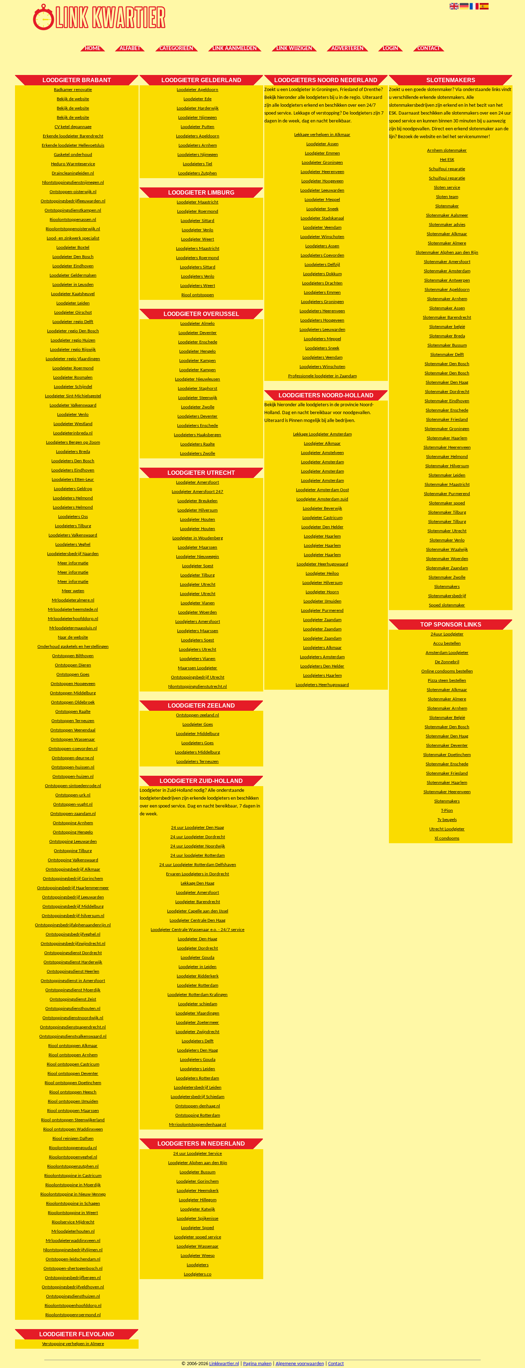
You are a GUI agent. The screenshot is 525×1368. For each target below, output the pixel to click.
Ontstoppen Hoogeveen (73, 684)
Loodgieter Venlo (73, 414)
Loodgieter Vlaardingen (197, 1013)
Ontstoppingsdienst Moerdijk (72, 990)
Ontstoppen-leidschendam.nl (73, 1259)
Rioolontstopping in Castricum (72, 1175)
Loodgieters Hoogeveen (322, 320)
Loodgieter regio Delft (72, 322)
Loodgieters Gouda (197, 1059)
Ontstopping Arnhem (73, 823)
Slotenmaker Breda (447, 336)
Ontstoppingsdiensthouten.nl (72, 1008)
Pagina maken (257, 1364)
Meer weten (73, 591)
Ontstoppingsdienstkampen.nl (73, 210)
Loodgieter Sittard (197, 220)
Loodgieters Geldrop (73, 489)
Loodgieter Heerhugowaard (322, 564)
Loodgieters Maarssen (197, 631)
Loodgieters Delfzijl (322, 264)
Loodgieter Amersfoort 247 (197, 491)
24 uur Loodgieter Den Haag (197, 827)
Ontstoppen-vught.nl (72, 804)
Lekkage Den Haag (197, 883)
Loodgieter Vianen (198, 603)
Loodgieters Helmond (73, 498)
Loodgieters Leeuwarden (322, 329)
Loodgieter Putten (197, 127)
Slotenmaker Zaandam (447, 568)
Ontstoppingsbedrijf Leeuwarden (73, 897)
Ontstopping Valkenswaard (73, 860)
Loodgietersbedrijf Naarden (73, 554)
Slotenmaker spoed (447, 503)
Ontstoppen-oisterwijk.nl (73, 192)
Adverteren (347, 48)
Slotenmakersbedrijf (447, 596)
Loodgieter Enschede (197, 342)
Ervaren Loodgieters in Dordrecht (197, 874)
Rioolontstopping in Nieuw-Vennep (73, 1194)
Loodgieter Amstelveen (322, 453)
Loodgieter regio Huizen (73, 340)
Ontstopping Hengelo (73, 832)
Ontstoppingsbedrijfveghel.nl (73, 934)
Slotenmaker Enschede (447, 410)
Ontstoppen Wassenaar (73, 739)
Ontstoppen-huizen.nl (73, 776)
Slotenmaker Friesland (447, 419)
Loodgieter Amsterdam (322, 462)
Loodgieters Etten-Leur (73, 479)
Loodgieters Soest (197, 640)
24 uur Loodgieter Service (197, 1153)
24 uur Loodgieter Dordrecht (197, 837)
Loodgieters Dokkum (322, 274)
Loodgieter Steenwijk (197, 398)
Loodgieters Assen (322, 246)
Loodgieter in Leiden (197, 967)
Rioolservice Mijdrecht (73, 1222)
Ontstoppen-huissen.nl (72, 767)
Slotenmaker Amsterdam (447, 271)
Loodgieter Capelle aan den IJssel (197, 911)
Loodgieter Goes (197, 724)
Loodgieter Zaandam (322, 620)
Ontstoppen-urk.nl (72, 795)
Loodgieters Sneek (322, 348)
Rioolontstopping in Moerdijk (73, 1185)
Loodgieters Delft (198, 1041)
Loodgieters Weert (197, 285)
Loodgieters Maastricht (197, 248)
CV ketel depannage (73, 127)
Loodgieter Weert (197, 239)
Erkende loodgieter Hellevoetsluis (73, 145)
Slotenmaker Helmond (447, 456)
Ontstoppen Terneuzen (72, 721)
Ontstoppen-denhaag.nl (197, 1106)
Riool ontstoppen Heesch (72, 1092)
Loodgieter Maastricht (197, 202)
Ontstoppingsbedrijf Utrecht (197, 677)
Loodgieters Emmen (322, 292)
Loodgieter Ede (197, 99)
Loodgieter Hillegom (197, 1200)
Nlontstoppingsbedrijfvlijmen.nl (72, 1250)
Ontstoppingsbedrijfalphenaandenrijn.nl (73, 925)
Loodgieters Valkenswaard (73, 535)
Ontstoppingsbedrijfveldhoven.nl (73, 1287)
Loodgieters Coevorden (322, 255)
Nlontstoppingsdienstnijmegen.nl (73, 182)
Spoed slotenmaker (447, 605)
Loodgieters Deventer (198, 416)
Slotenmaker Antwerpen (447, 280)
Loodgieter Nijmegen (197, 117)
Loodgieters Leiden (197, 1069)
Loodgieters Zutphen (197, 173)
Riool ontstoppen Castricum (73, 1064)
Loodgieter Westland (73, 424)
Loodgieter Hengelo (197, 351)
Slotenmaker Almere (447, 243)
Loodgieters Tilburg (73, 526)
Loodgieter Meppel (322, 199)
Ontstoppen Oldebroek (73, 702)
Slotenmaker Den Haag (447, 382)
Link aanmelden (234, 48)
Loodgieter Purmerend (322, 610)
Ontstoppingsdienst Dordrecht (73, 953)
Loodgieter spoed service (197, 1237)
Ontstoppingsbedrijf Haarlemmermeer (73, 888)
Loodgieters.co (197, 1274)
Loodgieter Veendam (322, 227)
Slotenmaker (447, 206)
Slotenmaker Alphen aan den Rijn (447, 252)
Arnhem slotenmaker (447, 150)
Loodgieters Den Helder (322, 666)
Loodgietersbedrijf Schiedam (197, 1097)
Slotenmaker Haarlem (447, 438)
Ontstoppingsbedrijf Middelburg (73, 906)
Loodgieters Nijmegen (198, 154)
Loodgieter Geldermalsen (73, 275)
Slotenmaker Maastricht (447, 484)
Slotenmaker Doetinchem (447, 755)
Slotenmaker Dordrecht (447, 391)
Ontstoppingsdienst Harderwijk (73, 962)
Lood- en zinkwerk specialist (73, 238)
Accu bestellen (447, 643)
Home (92, 48)
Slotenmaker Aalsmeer (447, 215)
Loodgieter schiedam (197, 1004)
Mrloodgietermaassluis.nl (73, 628)
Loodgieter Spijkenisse (197, 1218)
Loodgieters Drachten (322, 283)
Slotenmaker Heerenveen (447, 447)
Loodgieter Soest (197, 566)
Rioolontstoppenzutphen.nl (73, 1166)
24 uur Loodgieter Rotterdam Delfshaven (197, 864)
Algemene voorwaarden (300, 1364)
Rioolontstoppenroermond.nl (73, 1315)
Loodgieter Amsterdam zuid (322, 499)
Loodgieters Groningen (322, 302)
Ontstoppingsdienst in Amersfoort (73, 981)
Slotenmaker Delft (447, 354)
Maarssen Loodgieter (197, 668)
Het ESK (447, 159)
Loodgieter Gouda (197, 957)
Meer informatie (73, 563)
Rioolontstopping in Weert (73, 1213)
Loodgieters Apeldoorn (197, 136)
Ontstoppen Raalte (72, 711)
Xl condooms (447, 838)
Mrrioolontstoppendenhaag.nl (197, 1124)
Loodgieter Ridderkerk (198, 976)
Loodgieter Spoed (197, 1228)
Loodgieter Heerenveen (322, 172)
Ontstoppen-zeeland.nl (197, 715)
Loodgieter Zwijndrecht (197, 1032)
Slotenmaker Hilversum (447, 466)
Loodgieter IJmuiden (322, 601)
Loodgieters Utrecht (197, 649)
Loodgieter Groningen (322, 162)
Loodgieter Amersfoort (197, 482)
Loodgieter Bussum (197, 1172)
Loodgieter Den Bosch (73, 257)
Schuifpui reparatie (447, 169)
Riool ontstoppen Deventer (73, 1073)
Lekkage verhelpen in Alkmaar (322, 134)
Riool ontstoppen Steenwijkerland (73, 1120)
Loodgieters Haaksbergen (197, 435)
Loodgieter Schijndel (73, 386)
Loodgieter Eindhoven (73, 266)
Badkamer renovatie (73, 89)
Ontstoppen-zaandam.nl (73, 813)
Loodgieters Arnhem (198, 145)
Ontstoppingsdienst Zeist (73, 999)
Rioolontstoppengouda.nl (73, 1148)
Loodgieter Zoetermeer (197, 1022)
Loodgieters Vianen (197, 659)
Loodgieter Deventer (198, 333)
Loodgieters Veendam (322, 357)
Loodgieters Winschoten (322, 366)
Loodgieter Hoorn (322, 592)
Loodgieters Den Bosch (72, 461)
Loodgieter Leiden (73, 303)
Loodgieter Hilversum (198, 510)
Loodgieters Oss (73, 516)
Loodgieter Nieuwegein (197, 556)
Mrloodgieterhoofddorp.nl (73, 619)
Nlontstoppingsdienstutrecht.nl (197, 686)
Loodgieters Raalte (197, 444)
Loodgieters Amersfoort (197, 621)
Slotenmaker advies (447, 224)
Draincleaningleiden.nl (73, 173)
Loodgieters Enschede (197, 425)
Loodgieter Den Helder (322, 527)
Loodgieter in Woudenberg (197, 538)
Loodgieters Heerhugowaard (322, 685)
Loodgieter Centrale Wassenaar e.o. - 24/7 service (197, 929)
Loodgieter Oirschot (73, 312)
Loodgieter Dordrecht (197, 948)
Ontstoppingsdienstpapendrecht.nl (73, 1027)
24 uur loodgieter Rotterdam (197, 855)
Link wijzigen (294, 48)
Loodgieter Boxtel (72, 247)
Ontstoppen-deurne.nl (73, 758)
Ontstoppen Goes (72, 674)
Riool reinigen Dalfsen (73, 1138)
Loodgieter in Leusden (73, 284)
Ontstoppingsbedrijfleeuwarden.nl (73, 201)
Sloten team (447, 197)
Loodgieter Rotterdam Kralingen (198, 994)
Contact (429, 48)
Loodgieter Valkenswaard (73, 405)
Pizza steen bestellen (447, 680)
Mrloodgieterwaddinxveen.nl (73, 1240)
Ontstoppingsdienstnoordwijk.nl (72, 1018)
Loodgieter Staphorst (197, 388)
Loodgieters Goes (197, 743)
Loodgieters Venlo (197, 276)
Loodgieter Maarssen (197, 547)
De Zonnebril (447, 662)
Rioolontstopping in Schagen (73, 1203)
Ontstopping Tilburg (73, 851)
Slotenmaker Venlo (447, 540)
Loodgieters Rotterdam (197, 1078)
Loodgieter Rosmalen (72, 377)
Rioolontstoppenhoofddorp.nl (73, 1305)
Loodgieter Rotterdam (197, 985)
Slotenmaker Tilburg (447, 512)
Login (390, 48)
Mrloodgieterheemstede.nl (73, 609)
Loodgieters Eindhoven (72, 470)
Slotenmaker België (447, 717)
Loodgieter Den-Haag (197, 939)
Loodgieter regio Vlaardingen (73, 359)
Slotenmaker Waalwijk (447, 549)
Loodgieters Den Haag (197, 1050)
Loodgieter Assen (322, 144)
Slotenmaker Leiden (447, 475)
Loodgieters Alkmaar (322, 647)
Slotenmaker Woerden (447, 559)
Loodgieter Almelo (197, 323)
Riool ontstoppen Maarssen (73, 1110)
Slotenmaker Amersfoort (447, 262)
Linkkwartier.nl (224, 1364)
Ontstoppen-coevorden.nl (73, 748)
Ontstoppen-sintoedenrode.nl (73, 786)
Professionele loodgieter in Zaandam (322, 376)
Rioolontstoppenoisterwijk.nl (73, 229)
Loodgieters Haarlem (322, 675)
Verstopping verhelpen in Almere (73, 1344)
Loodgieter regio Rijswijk (73, 349)
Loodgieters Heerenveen (322, 311)
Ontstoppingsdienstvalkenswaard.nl (72, 1036)
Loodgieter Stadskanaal (322, 218)
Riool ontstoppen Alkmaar (73, 1045)
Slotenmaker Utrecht (447, 531)
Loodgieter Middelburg (197, 733)
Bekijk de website (73, 99)
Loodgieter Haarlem (322, 536)
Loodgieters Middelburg (197, 752)
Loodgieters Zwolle (197, 453)
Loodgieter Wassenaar (198, 1246)
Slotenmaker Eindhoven (447, 401)
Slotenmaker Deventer (447, 745)
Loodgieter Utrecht (197, 584)
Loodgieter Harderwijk (198, 108)
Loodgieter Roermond (73, 368)
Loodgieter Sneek (322, 209)
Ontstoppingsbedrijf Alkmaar (73, 869)
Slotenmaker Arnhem (447, 299)
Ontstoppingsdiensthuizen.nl (73, 1296)
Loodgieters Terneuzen (197, 761)
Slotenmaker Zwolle (447, 577)
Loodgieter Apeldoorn (197, 89)
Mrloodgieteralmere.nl (73, 600)
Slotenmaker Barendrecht (447, 317)
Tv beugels (447, 820)
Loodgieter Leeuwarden (322, 190)
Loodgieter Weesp (198, 1255)
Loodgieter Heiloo (322, 573)
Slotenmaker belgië (447, 327)
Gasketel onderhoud (73, 154)
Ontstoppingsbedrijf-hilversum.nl (73, 916)
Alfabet (130, 48)
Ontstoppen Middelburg (73, 693)
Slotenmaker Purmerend (447, 494)
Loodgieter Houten (197, 519)
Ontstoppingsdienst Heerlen (73, 971)
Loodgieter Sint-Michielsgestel (73, 396)
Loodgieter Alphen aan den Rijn (197, 1163)
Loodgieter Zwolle (197, 407)
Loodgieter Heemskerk (198, 1190)
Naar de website (73, 637)
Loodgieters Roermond (197, 258)
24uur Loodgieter (447, 634)
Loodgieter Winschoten (322, 237)
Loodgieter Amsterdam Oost (322, 490)
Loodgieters (198, 1265)
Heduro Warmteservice (73, 164)
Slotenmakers (447, 586)
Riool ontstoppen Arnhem (73, 1055)
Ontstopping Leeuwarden (73, 841)
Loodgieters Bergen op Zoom (73, 442)
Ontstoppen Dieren (73, 665)
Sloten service (447, 187)
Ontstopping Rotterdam (197, 1115)
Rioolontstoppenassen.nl (73, 219)
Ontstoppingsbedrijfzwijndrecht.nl (73, 943)
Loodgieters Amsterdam (322, 657)
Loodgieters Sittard (197, 267)
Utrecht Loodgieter (447, 829)
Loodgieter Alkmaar (322, 443)
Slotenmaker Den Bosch (447, 364)
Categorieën (176, 48)
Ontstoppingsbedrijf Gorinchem (73, 878)
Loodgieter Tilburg (197, 575)
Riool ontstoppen (197, 295)
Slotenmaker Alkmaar (447, 234)
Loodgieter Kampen (197, 360)
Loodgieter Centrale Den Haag (197, 920)
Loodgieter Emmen (322, 153)
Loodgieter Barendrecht (197, 902)
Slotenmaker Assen (447, 308)
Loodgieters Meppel (322, 339)
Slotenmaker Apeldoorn (447, 289)
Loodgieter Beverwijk (322, 508)
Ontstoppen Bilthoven (73, 656)
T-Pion (447, 810)
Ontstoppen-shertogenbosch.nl (73, 1268)
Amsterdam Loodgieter (447, 652)
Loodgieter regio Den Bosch (73, 331)
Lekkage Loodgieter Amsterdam (322, 434)
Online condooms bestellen (447, 671)
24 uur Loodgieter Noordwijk (197, 846)
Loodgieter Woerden (197, 612)
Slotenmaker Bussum (447, 345)
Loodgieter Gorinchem (197, 1181)
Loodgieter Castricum (322, 517)
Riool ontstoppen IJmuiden (73, 1101)
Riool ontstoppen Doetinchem (73, 1083)
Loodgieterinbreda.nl (72, 433)
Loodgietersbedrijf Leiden (197, 1087)
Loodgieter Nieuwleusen (197, 379)
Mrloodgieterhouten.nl (73, 1231)
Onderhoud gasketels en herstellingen (73, 646)
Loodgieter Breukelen (198, 501)
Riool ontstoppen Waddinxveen (73, 1129)
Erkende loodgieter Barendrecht (73, 136)
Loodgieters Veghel (72, 544)
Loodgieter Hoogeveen (322, 181)
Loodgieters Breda (73, 451)
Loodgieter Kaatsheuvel (73, 294)
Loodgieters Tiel (197, 164)
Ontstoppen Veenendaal (72, 730)
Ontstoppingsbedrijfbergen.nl (73, 1278)
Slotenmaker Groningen (447, 429)
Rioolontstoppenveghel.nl (73, 1157)
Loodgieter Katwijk (197, 1209)
